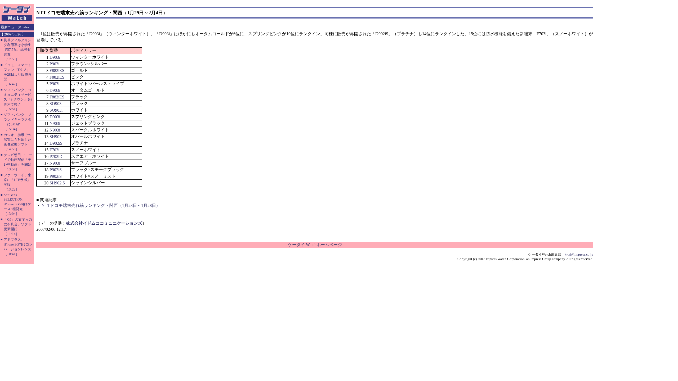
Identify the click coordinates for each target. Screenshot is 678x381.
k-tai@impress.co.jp (579, 254)
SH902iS (57, 183)
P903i (54, 64)
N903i (55, 123)
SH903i (56, 136)
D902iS (56, 143)
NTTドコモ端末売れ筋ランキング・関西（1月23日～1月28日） (101, 205)
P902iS (56, 169)
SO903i (56, 103)
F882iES (57, 70)
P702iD (56, 156)
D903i (55, 57)
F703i (54, 150)
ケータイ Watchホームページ (315, 244)
